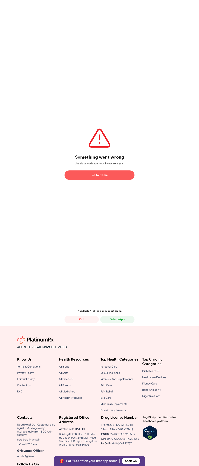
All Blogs (64, 366)
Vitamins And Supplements (116, 379)
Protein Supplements (113, 410)
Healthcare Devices (154, 377)
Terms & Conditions (29, 366)
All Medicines (67, 391)
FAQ (19, 391)
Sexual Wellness (110, 373)
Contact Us (24, 385)
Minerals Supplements (113, 404)
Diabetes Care (151, 371)
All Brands (65, 385)
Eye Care (105, 397)
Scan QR (131, 461)
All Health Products (70, 397)
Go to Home (100, 175)
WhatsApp (117, 319)
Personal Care (108, 366)
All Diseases (66, 379)
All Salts (63, 373)
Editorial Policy (26, 379)
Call (81, 319)
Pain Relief (106, 391)
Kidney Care (149, 383)
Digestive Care (151, 396)
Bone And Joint (151, 389)
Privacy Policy (25, 373)
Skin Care (106, 385)
